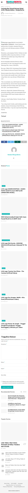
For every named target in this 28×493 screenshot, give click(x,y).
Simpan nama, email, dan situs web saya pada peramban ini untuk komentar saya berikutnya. (14, 382)
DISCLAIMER (13, 483)
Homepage (20, 483)
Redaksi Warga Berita (10, 13)
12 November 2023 (12, 406)
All (21, 391)
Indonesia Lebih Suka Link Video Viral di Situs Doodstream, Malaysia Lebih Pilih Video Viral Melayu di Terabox (16, 471)
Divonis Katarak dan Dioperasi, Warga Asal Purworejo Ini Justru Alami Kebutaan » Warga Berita (16, 397)
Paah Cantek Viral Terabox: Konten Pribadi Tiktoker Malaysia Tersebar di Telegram (15, 453)
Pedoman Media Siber (7, 486)
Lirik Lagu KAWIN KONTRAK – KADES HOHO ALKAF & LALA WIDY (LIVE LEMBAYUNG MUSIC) (12, 126)
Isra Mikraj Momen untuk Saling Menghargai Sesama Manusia (16, 410)
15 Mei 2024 (20, 13)
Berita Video (7, 483)
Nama (3, 362)
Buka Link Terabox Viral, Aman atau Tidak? (15, 465)
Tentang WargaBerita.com (19, 486)
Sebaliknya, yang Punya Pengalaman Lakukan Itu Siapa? (16, 404)
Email (3, 368)
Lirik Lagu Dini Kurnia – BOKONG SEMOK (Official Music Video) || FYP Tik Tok (14, 245)
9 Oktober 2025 (5, 194)
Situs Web (3, 375)
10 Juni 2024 (11, 400)
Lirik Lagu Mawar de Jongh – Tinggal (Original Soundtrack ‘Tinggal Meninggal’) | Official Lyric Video (13, 325)
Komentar (4, 344)
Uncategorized (7, 6)
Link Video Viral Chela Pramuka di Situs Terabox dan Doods (10, 444)
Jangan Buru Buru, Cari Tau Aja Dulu (13, 485)
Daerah (24, 391)
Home (2, 6)
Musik (3, 185)
